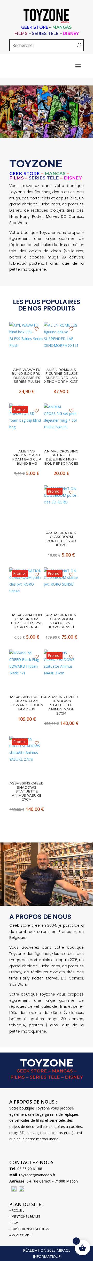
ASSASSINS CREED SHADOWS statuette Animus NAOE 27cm (61, 705)
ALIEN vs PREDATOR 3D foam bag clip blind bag (26, 457)
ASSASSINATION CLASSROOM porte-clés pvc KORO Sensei (27, 621)
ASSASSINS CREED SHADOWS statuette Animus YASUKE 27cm (27, 791)
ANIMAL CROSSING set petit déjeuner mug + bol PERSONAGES (61, 457)
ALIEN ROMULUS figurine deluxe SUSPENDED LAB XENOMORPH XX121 (61, 376)
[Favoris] (36, 329)
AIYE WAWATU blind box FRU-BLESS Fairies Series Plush (26, 376)
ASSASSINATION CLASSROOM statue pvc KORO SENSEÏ (61, 621)
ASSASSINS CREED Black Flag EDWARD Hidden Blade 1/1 (27, 703)
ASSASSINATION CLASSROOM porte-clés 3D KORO (61, 539)
